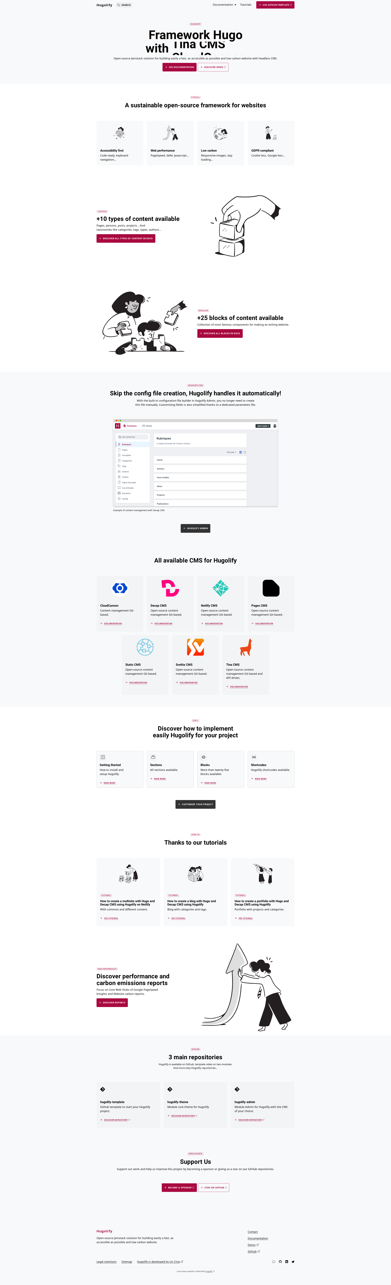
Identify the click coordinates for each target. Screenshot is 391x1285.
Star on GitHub (214, 1187)
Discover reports (114, 1002)
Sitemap (126, 1261)
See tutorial (111, 918)
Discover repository (116, 1120)
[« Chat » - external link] (274, 1261)
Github (252, 1251)
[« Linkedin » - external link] (286, 1261)
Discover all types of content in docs (128, 238)
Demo (252, 1245)
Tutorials (245, 4)
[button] (235, 4)
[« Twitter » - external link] (293, 1261)
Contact (253, 1232)
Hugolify (104, 5)
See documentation (181, 67)
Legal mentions (107, 1261)
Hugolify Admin (197, 528)
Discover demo (213, 67)
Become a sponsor (180, 1187)
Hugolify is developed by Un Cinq (158, 1261)
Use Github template (276, 4)
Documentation (113, 623)
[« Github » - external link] (280, 1261)
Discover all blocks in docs (222, 333)
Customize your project (197, 804)
